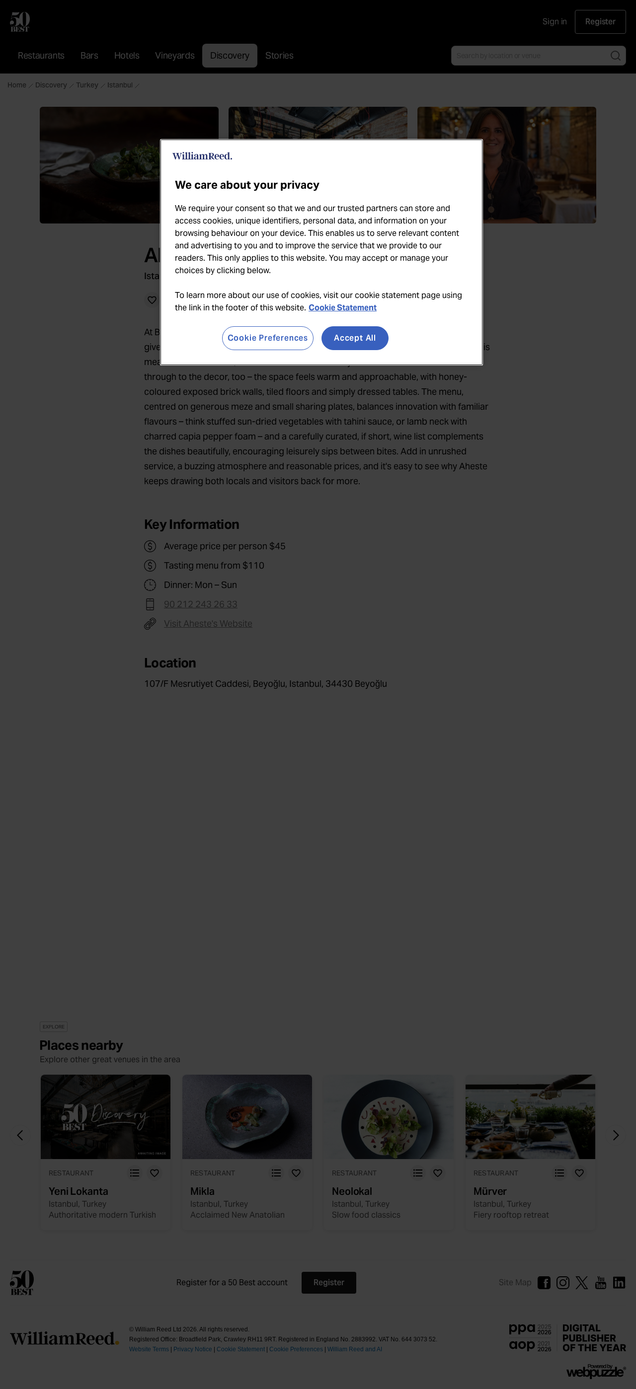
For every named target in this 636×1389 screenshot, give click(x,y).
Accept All (355, 338)
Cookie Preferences (268, 338)
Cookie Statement (343, 307)
